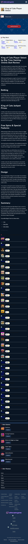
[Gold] (2, 240)
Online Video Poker (17, 504)
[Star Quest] (2, 256)
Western (3, 487)
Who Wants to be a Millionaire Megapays (15, 394)
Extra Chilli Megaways (10, 282)
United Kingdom (11, 503)
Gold (6, 237)
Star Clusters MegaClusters (12, 332)
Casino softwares (23, 497)
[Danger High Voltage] (2, 268)
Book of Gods (8, 416)
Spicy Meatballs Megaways (11, 388)
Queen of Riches (9, 248)
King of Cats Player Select (11, 371)
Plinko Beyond (8, 459)
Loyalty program (4, 500)
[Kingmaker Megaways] (2, 307)
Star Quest (8, 254)
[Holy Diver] (3, 289)
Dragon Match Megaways (12, 40)
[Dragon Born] (3, 245)
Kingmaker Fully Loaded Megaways (13, 405)
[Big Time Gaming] (2, 16)
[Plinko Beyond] (2, 461)
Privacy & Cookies (21, 539)
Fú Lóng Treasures (9, 433)
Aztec (2, 473)
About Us (5, 539)
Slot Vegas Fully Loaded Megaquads (14, 399)
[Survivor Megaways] (3, 329)
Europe (10, 500)
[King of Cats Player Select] (3, 375)
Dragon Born (8, 243)
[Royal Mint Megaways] (2, 323)
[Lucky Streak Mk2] (2, 340)
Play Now (8, 429)
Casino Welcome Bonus (5, 497)
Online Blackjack (17, 497)
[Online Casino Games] (7, 1)
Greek (2, 480)
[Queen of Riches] (2, 251)
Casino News (4, 494)
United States (10, 494)
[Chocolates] (2, 346)
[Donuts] (3, 412)
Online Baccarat (17, 501)
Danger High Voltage (10, 265)
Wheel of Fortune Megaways (12, 366)
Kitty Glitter (6, 226)
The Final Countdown (10, 293)
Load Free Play (13, 26)
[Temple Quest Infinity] (2, 279)
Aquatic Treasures (22, 40)
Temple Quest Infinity (10, 276)
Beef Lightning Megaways (11, 377)
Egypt (2, 478)
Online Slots (17, 494)
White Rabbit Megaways (11, 271)
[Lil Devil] (2, 312)
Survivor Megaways (10, 327)
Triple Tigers (8, 446)
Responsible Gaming (14, 541)
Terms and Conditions (12, 539)
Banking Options (5, 502)
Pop (6, 349)
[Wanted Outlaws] (3, 48)
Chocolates (8, 343)
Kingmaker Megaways (10, 304)
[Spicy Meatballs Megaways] (3, 390)
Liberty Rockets (9, 453)
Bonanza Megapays (10, 382)
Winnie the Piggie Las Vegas (12, 440)
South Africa (12, 506)
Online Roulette (16, 508)
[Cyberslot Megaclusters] (3, 362)
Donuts (7, 410)
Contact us (3, 505)
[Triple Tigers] (2, 449)
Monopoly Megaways (10, 315)
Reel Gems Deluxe (22, 45)
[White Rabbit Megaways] (2, 273)
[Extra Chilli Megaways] (2, 284)
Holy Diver (7, 287)
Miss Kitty (5, 224)
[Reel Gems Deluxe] (16, 48)
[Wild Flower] (2, 357)
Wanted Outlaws (10, 45)
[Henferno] (2, 429)
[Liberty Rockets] (2, 455)
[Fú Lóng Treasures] (2, 436)
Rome (2, 485)
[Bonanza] (3, 261)
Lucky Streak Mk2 (9, 338)
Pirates (2, 482)
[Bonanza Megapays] (3, 385)
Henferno (7, 427)
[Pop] (2, 351)
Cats (4, 222)
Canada (10, 497)
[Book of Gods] (3, 417)
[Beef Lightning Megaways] (3, 379)
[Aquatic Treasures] (16, 42)
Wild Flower (8, 354)
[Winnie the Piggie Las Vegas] (2, 442)
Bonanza (7, 259)
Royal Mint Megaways (10, 321)
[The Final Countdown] (2, 296)
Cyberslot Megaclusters (11, 360)
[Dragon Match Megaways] (3, 43)
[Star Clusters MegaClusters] (2, 335)
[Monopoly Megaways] (3, 318)
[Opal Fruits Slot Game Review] (2, 301)
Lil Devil (7, 310)
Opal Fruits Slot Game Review (12, 299)
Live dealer (23, 494)
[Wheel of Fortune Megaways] (3, 369)
